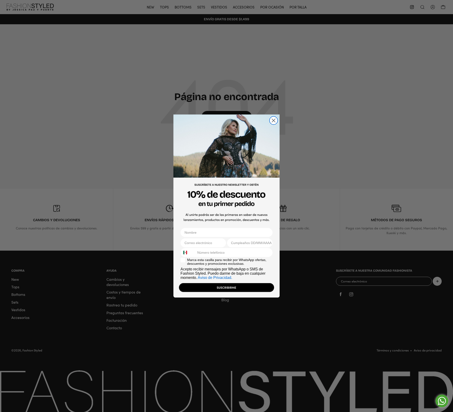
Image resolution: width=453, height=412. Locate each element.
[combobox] (188, 252)
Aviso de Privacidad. (215, 278)
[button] (226, 288)
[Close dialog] (273, 120)
